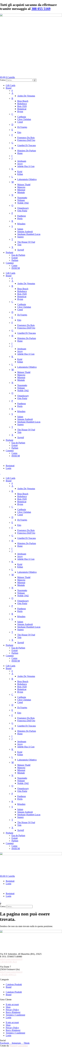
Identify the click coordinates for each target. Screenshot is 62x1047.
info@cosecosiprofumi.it (11, 959)
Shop (8, 1007)
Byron (20, 111)
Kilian (20, 174)
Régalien (21, 223)
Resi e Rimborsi (13, 1012)
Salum (20, 229)
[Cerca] (34, 80)
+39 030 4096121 (8, 974)
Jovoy (20, 163)
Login (8, 468)
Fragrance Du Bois (26, 137)
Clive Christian (24, 119)
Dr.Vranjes (22, 127)
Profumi (9, 252)
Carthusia (21, 116)
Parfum (15, 260)
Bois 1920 (22, 106)
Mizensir (21, 190)
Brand (8, 88)
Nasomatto (22, 197)
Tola (19, 244)
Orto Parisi (22, 210)
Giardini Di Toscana (26, 145)
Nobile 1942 (23, 203)
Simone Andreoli (25, 231)
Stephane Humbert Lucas (28, 234)
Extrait (15, 257)
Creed (20, 122)
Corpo (14, 265)
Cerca (2, 80)
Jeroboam (21, 161)
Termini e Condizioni (15, 1015)
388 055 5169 (40, 9)
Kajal (19, 171)
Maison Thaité (23, 184)
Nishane (21, 200)
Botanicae (21, 109)
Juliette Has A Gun (25, 166)
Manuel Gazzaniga (18, 1045)
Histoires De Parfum (26, 150)
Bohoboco (22, 103)
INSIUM (16, 268)
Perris (19, 218)
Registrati (10, 465)
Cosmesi (10, 263)
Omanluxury (23, 208)
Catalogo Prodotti (14, 984)
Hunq (19, 153)
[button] (31, 460)
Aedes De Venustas (26, 96)
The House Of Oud (26, 242)
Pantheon (21, 216)
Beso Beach (22, 101)
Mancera (21, 187)
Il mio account (12, 1004)
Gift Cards (10, 85)
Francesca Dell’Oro (26, 140)
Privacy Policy (12, 1009)
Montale (21, 192)
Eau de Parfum (18, 255)
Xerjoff (20, 250)
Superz (20, 237)
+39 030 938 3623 (8, 962)
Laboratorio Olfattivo (27, 179)
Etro (19, 132)
